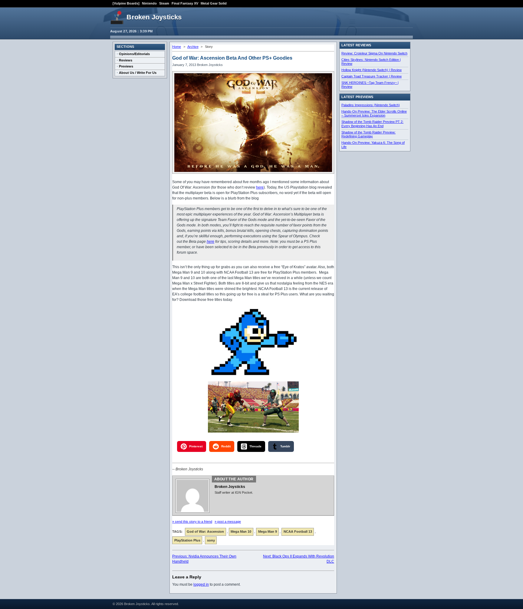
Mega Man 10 (241, 531)
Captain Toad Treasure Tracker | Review (371, 76)
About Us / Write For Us (137, 72)
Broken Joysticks (154, 17)
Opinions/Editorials (134, 54)
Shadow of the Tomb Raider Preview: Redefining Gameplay (368, 134)
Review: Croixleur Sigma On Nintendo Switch (374, 53)
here (260, 187)
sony (211, 540)
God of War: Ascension (205, 531)
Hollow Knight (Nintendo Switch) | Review (371, 70)
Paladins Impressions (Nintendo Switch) (370, 105)
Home (176, 46)
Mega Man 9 (267, 531)
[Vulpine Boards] (126, 3)
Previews (126, 66)
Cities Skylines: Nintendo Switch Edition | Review (371, 62)
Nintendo (149, 3)
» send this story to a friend (192, 521)
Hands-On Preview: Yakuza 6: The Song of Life (373, 145)
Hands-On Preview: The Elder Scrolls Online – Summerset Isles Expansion (374, 113)
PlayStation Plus (187, 540)
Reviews (125, 60)
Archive (193, 46)
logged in (201, 584)
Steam (164, 3)
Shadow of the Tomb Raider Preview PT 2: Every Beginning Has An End (372, 124)
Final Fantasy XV (185, 3)
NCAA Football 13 (298, 531)
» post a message (228, 521)
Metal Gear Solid (214, 3)
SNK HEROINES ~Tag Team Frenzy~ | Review (370, 85)
